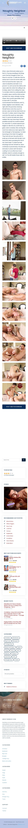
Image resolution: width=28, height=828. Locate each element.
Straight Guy (8, 660)
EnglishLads (9, 533)
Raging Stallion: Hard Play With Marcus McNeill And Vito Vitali (12, 622)
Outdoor (14, 653)
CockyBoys (9, 538)
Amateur (7, 638)
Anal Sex (7, 656)
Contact (4, 808)
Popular (11, 13)
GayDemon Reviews (11, 686)
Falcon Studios (10, 541)
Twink (16, 660)
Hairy (12, 650)
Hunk (18, 650)
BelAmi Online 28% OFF (15, 558)
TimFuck (8, 531)
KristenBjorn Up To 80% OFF (15, 567)
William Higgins (10, 523)
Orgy (6, 650)
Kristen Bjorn (9, 543)
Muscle (7, 653)
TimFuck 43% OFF (14, 576)
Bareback (16, 638)
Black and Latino (10, 647)
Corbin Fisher (9, 536)
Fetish (19, 647)
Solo (14, 656)
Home (5, 13)
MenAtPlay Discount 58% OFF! (15, 586)
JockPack (8, 528)
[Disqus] (14, 432)
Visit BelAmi (8, 705)
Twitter (4, 811)
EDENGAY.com (21, 824)
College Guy (8, 644)
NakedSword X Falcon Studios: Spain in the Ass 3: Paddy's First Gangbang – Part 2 (12, 605)
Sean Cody (9, 526)
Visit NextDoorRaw (14, 48)
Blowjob (15, 641)
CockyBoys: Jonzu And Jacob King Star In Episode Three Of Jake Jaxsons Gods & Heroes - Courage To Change (14, 614)
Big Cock (7, 641)
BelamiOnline (9, 521)
